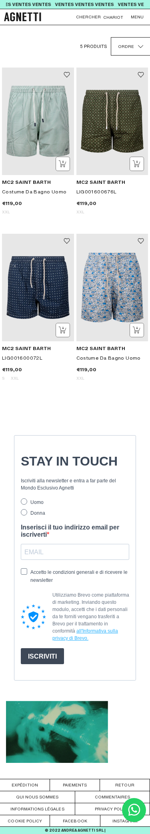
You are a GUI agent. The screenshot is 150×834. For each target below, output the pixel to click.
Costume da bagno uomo (34, 191)
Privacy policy (112, 809)
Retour (124, 785)
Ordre (126, 46)
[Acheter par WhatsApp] (134, 820)
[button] (137, 17)
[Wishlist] (67, 75)
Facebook (75, 821)
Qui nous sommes (37, 797)
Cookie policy (25, 821)
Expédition (25, 785)
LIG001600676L (96, 191)
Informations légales (37, 809)
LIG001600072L (22, 357)
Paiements (75, 785)
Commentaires (112, 797)
